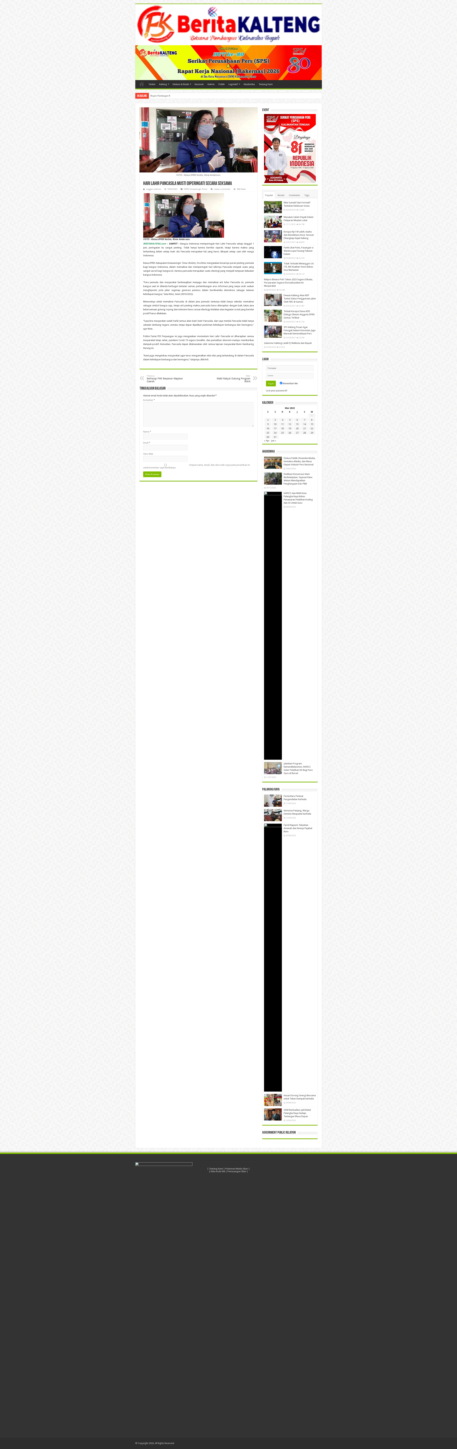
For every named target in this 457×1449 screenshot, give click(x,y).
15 (312, 424)
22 (312, 428)
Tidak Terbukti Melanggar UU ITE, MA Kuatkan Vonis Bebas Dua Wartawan (299, 266)
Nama (147, 431)
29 (312, 432)
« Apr (267, 440)
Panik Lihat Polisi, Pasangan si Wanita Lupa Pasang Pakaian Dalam (298, 250)
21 (304, 428)
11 (282, 424)
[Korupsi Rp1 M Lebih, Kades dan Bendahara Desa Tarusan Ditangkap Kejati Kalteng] (273, 236)
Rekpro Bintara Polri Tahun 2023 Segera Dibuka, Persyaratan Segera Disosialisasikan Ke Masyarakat (288, 282)
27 (297, 432)
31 (275, 437)
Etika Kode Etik (218, 1171)
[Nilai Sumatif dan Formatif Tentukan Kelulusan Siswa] (273, 207)
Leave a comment (222, 189)
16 (268, 428)
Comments (294, 195)
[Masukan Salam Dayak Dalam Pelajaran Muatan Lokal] (273, 222)
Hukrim (211, 84)
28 (304, 432)
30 (268, 437)
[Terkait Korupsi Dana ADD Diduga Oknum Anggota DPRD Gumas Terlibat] (273, 316)
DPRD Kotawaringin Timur (195, 189)
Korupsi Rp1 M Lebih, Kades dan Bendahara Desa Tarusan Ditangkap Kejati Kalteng (299, 234)
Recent (281, 195)
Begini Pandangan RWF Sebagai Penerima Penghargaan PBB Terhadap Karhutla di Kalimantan (196, 95)
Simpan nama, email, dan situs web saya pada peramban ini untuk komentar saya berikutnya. (196, 466)
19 (289, 428)
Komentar (149, 400)
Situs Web (148, 453)
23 (268, 432)
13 (297, 424)
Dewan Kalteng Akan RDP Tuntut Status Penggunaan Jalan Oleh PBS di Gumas (300, 298)
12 (289, 424)
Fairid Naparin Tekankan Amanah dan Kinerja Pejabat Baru (298, 828)
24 (275, 432)
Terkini (152, 84)
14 (304, 424)
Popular (269, 195)
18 (282, 428)
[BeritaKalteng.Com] (228, 24)
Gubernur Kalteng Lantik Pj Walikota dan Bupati (288, 343)
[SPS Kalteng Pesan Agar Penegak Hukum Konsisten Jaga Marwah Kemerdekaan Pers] (273, 332)
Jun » (273, 440)
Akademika (249, 84)
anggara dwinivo (153, 189)
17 (275, 428)
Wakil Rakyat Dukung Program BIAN (233, 379)
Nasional (199, 84)
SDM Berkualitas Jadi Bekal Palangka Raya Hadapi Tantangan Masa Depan (297, 1113)
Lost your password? (276, 390)
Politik (222, 84)
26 (289, 432)
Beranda (141, 84)
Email (146, 442)
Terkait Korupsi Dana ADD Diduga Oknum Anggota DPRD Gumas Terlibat (299, 314)
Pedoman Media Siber (236, 1168)
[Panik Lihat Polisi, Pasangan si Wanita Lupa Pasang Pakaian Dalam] (273, 252)
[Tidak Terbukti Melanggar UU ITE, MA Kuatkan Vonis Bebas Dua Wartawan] (273, 268)
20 (297, 428)
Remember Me (290, 383)
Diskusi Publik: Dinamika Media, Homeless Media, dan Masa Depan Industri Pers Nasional (299, 461)
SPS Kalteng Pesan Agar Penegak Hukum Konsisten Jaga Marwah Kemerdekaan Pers (299, 330)
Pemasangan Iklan (236, 1171)
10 (275, 424)
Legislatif (233, 84)
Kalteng (163, 84)
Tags (306, 195)
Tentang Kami (266, 84)
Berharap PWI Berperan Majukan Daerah (165, 379)
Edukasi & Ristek (181, 84)
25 (282, 432)
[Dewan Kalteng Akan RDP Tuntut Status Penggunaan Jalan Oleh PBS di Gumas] (273, 300)
